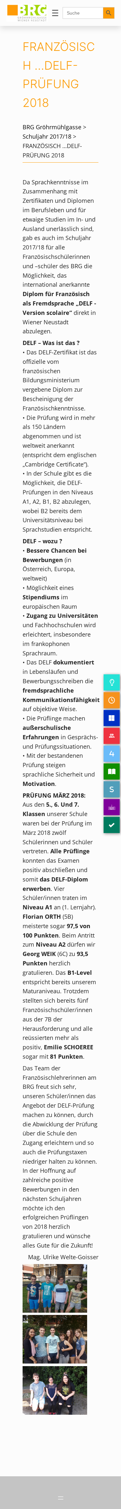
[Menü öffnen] (55, 13)
